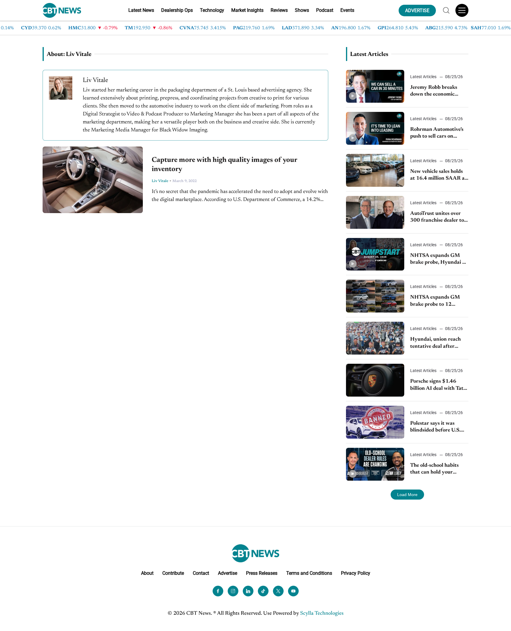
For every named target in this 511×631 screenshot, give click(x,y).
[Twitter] (278, 591)
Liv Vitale (160, 181)
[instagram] (233, 591)
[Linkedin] (248, 591)
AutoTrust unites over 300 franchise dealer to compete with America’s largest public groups (437, 217)
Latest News (141, 10)
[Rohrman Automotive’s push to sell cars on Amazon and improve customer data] (375, 128)
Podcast (324, 10)
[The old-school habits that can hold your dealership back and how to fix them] (375, 464)
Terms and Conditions (309, 573)
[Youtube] (293, 591)
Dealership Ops (177, 10)
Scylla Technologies (322, 613)
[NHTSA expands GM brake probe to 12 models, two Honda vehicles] (375, 296)
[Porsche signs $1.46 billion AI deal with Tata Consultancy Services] (375, 380)
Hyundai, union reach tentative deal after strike (435, 343)
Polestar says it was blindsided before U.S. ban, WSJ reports (435, 427)
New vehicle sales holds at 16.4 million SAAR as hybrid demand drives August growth (438, 175)
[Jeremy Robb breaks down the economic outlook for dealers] (375, 86)
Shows (302, 10)
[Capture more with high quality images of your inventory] (93, 180)
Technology (212, 10)
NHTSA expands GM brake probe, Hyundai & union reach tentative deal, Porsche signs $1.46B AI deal (438, 259)
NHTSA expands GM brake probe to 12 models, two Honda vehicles (435, 301)
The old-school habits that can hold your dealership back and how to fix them (438, 469)
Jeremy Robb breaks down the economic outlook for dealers (433, 91)
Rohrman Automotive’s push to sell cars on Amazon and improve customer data (436, 133)
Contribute (173, 573)
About (147, 573)
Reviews (279, 10)
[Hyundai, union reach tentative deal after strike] (375, 338)
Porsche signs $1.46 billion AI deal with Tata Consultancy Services (438, 385)
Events (347, 10)
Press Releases (261, 573)
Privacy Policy (355, 573)
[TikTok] (263, 591)
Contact (201, 573)
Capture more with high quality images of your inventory (224, 165)
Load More (407, 494)
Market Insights (247, 10)
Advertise (227, 573)
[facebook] (218, 591)
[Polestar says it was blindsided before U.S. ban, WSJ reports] (375, 422)
